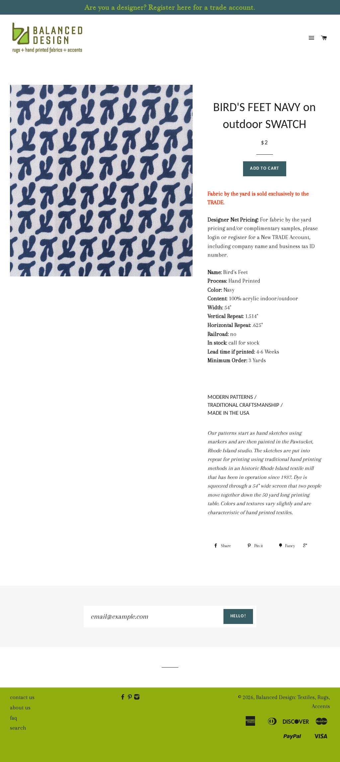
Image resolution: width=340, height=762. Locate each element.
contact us (22, 697)
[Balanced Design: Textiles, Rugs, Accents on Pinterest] (130, 697)
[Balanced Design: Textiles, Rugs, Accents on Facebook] (123, 697)
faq (13, 718)
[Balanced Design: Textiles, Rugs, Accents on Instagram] (137, 697)
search (18, 728)
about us (20, 707)
